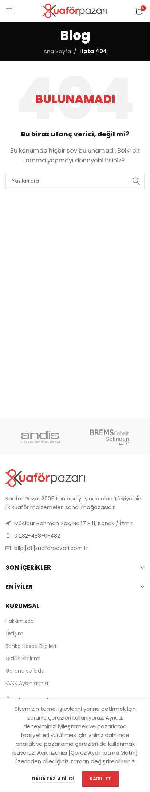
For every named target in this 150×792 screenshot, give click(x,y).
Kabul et (100, 778)
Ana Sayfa (57, 51)
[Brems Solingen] (110, 436)
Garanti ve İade (24, 670)
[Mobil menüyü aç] (9, 11)
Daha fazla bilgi (53, 778)
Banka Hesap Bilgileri (30, 646)
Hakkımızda (19, 621)
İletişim (14, 633)
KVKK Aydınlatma (26, 683)
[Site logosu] (75, 10)
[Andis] (40, 436)
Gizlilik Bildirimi (22, 658)
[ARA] (136, 181)
